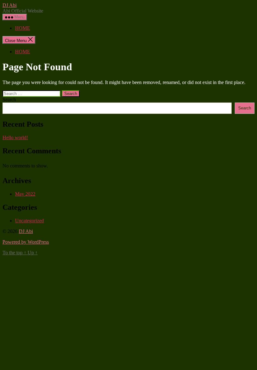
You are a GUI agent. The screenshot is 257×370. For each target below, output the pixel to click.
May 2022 (25, 194)
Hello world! (15, 137)
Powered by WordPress (26, 242)
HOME (22, 28)
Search (9, 99)
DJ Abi (10, 5)
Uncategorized (29, 220)
